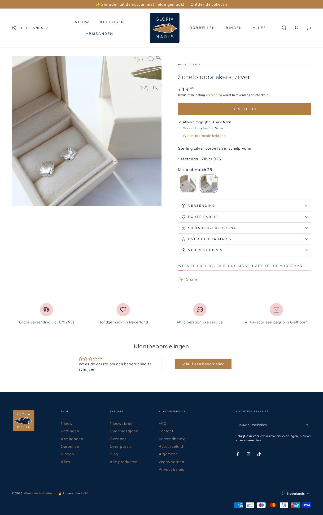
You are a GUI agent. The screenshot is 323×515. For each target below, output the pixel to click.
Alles (194, 64)
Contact (166, 431)
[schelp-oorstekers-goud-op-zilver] (188, 184)
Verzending (214, 95)
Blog (114, 454)
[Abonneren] (308, 425)
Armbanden (72, 438)
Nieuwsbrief (121, 423)
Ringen (67, 454)
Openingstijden (124, 431)
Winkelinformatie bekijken (204, 136)
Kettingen (70, 431)
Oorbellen (70, 446)
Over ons (118, 438)
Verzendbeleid (172, 438)
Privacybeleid (172, 469)
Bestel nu (244, 109)
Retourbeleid (171, 446)
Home (182, 64)
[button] (284, 28)
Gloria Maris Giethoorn (40, 493)
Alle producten (123, 461)
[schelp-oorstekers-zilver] (209, 184)
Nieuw (67, 423)
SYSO (84, 493)
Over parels (121, 446)
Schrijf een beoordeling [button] (203, 364)
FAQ (163, 423)
